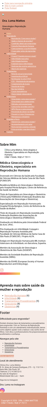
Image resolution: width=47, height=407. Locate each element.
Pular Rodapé (11, 8)
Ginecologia (11, 303)
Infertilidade (11, 298)
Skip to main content (14, 5)
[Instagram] (2, 390)
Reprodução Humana (15, 295)
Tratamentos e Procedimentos (20, 301)
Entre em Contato (7, 356)
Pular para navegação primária (18, 3)
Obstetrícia (10, 306)
